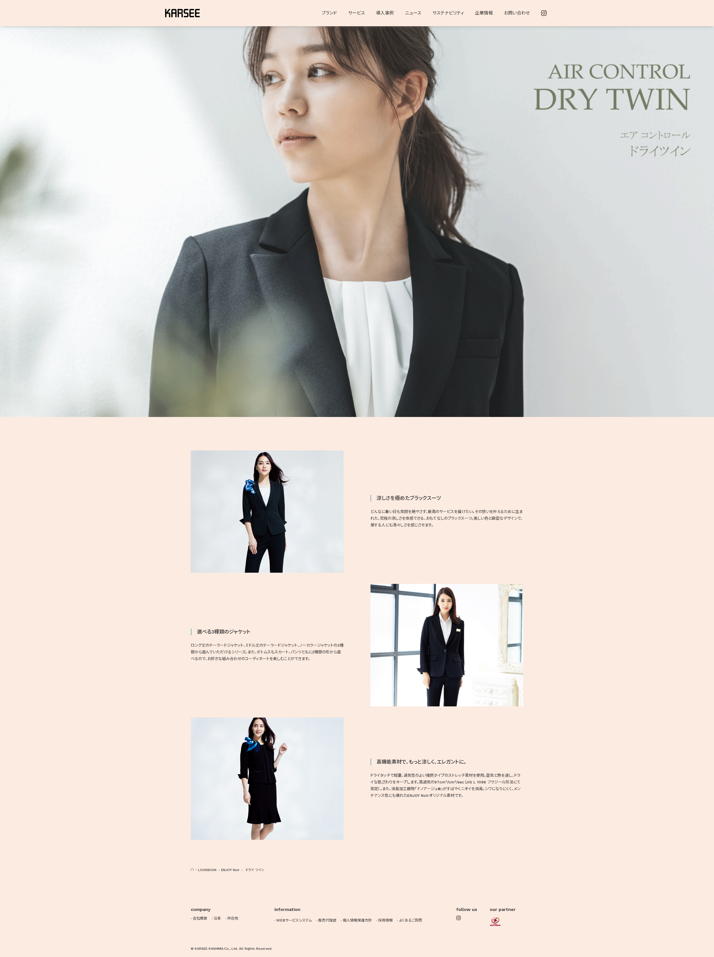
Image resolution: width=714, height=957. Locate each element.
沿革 (217, 918)
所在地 (232, 918)
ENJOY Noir (230, 870)
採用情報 (385, 920)
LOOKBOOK (207, 870)
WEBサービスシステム (294, 920)
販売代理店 (327, 920)
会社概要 (200, 918)
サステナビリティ (448, 13)
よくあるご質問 (410, 920)
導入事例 (385, 13)
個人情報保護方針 (357, 920)
